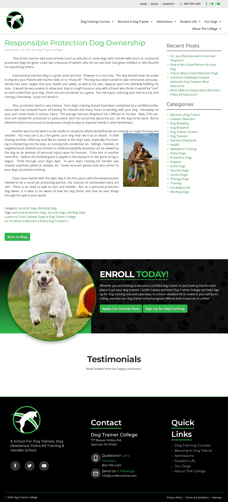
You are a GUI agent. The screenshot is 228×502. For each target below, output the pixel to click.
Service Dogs (179, 175)
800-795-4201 (192, 3)
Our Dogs (210, 21)
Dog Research (179, 128)
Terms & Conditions (197, 497)
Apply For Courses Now (121, 308)
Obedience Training (183, 149)
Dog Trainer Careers (184, 132)
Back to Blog (17, 237)
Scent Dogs (177, 166)
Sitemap (217, 497)
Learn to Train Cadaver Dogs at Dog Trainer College (41, 217)
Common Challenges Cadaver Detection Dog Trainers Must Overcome (190, 81)
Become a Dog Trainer (185, 115)
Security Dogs (27, 208)
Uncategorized (180, 187)
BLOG (154, 4)
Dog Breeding (179, 123)
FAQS (143, 4)
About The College (204, 29)
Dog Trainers (179, 136)
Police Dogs (178, 153)
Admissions (164, 21)
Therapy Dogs (179, 179)
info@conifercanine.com (119, 475)
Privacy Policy (175, 497)
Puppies (175, 162)
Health (174, 145)
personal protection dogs (29, 212)
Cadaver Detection (182, 119)
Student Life (188, 21)
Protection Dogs (181, 157)
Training (175, 183)
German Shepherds (183, 140)
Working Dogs (47, 208)
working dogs (76, 212)
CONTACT (168, 4)
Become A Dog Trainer (133, 21)
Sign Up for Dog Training (165, 308)
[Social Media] (207, 4)
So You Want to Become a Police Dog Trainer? (35, 221)
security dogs (57, 212)
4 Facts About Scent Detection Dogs (194, 73)
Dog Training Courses (95, 21)
